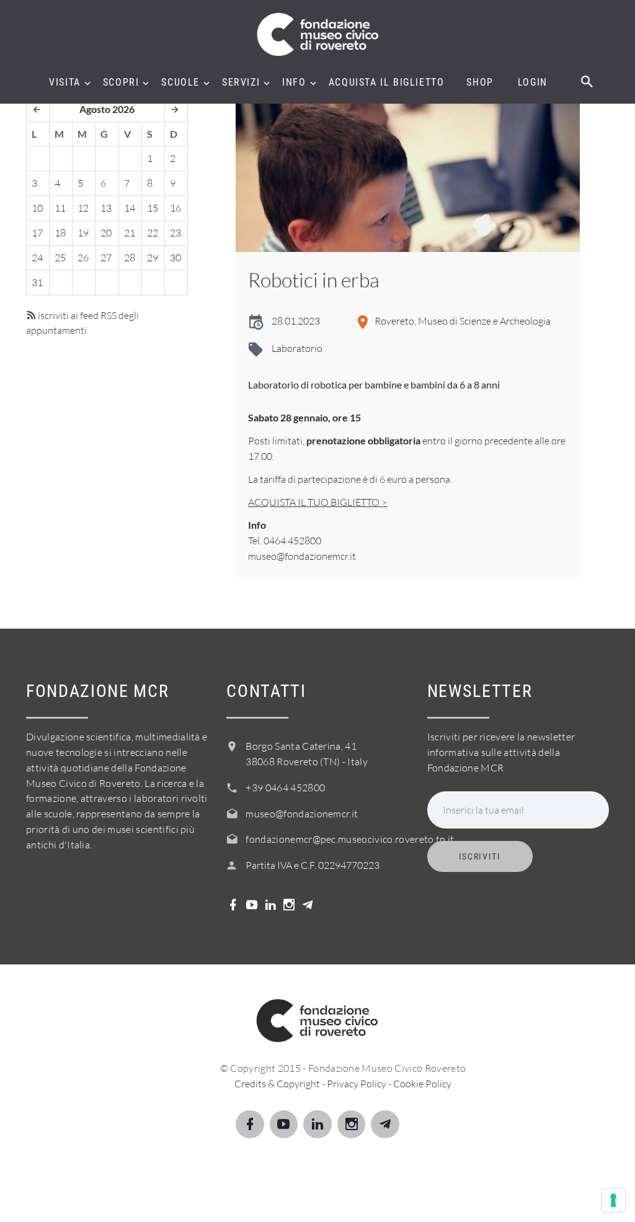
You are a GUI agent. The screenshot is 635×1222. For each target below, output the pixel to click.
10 (37, 208)
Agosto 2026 (107, 109)
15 (152, 208)
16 (175, 208)
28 (129, 257)
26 (83, 257)
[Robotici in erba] (407, 174)
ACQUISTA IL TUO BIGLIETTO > (317, 502)
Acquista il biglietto (387, 83)
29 (152, 257)
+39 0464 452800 (285, 787)
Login (533, 83)
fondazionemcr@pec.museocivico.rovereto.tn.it (350, 839)
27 (106, 257)
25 (60, 257)
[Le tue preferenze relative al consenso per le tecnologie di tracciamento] (613, 1200)
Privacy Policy (356, 1083)
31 (37, 282)
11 (60, 208)
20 (106, 233)
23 (175, 233)
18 (60, 233)
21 (129, 233)
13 (106, 208)
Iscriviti (480, 856)
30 (175, 257)
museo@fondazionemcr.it (302, 813)
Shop (479, 83)
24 (37, 257)
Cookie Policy (422, 1083)
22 (152, 233)
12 (83, 208)
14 (129, 208)
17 (37, 233)
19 (83, 233)
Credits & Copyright (277, 1083)
